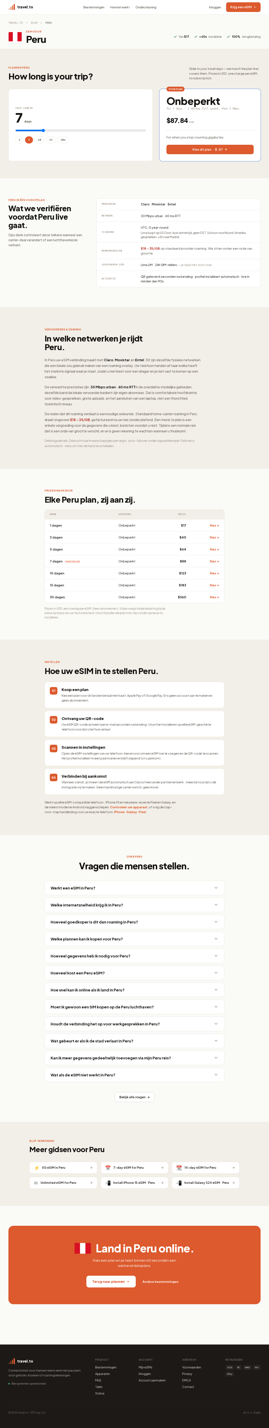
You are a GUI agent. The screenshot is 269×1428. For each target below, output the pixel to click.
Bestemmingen (93, 7)
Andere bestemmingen (160, 1281)
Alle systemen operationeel (28, 1383)
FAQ (98, 1380)
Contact (188, 1387)
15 (51, 139)
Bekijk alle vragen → (134, 1097)
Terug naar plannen (108, 1281)
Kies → (214, 525)
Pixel (142, 812)
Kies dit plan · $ (208, 149)
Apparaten (102, 1374)
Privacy (187, 1374)
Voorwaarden (191, 1367)
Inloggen (215, 7)
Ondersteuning (146, 7)
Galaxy (131, 812)
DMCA (186, 1380)
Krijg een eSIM (241, 7)
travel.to (15, 22)
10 (39, 139)
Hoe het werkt (120, 7)
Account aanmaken (152, 1380)
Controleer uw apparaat (129, 807)
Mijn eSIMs (145, 1367)
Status (99, 1393)
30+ (63, 139)
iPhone (119, 812)
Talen (99, 1387)
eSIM (34, 22)
